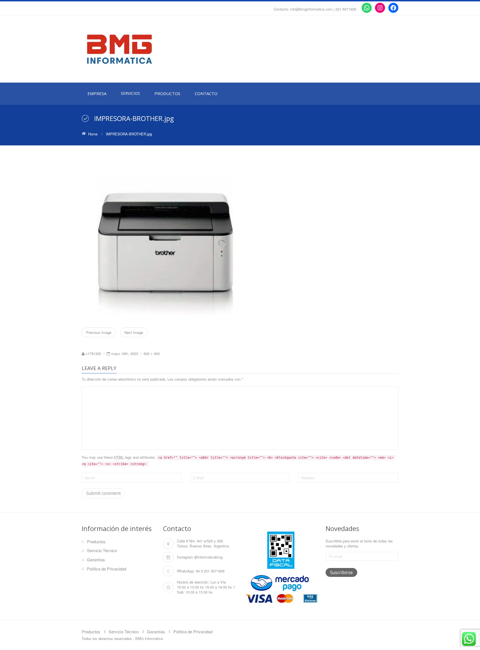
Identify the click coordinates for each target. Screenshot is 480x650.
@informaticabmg (208, 557)
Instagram (185, 557)
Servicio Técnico (102, 550)
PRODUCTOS (167, 93)
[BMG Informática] (132, 49)
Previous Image (98, 332)
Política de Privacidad (106, 569)
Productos (96, 541)
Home (93, 134)
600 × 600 (152, 353)
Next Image (133, 332)
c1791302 (93, 353)
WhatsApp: (186, 571)
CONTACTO (206, 93)
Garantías (96, 559)
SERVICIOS (130, 93)
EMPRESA (97, 93)
